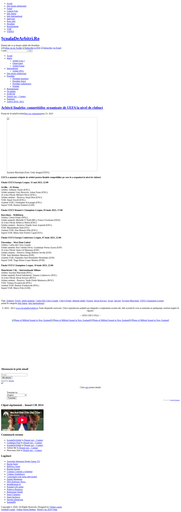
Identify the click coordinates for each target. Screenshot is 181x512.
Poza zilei (11, 21)
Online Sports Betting (26, 509)
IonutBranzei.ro (14, 484)
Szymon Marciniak (130, 301)
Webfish (11, 381)
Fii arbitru (11, 91)
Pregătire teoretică (20, 78)
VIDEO (10, 31)
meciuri (117, 301)
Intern (9, 58)
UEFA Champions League (152, 301)
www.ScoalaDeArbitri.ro (27, 308)
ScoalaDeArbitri (14, 440)
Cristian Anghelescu (16, 474)
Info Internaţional (14, 16)
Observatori (17, 63)
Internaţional (12, 68)
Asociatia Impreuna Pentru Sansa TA (23, 461)
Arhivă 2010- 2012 (15, 101)
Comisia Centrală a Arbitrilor (20, 471)
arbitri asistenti (28, 301)
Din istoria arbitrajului (16, 6)
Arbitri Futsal (18, 66)
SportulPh (11, 502)
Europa (89, 301)
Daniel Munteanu (14, 479)
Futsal (9, 8)
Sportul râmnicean (15, 499)
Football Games (8, 509)
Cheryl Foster (65, 301)
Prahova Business (15, 489)
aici (86, 387)
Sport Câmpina (13, 494)
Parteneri (11, 99)
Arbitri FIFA (18, 71)
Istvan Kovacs (100, 301)
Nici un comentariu (32, 113)
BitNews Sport (13, 466)
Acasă (9, 3)
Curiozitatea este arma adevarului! (22, 476)
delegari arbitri (78, 301)
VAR (9, 29)
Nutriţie (15, 86)
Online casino (56, 507)
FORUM (11, 94)
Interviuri (11, 19)
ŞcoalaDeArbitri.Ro (20, 38)
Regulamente (13, 26)
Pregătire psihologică (21, 84)
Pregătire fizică (19, 81)
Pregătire (11, 24)
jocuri (110, 301)
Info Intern (11, 13)
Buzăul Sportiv (13, 469)
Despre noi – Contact (16, 96)
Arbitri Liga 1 (18, 61)
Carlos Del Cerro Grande (47, 301)
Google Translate (175, 400)
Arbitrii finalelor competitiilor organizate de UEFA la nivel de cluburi (52, 107)
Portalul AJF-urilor (15, 487)
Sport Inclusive (13, 497)
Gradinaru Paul (13, 443)
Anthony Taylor (13, 301)
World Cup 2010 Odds (47, 509)
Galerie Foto (12, 11)
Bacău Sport (12, 464)
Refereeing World (15, 492)
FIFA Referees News (16, 482)
